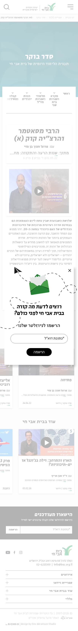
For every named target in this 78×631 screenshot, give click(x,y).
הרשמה (39, 352)
